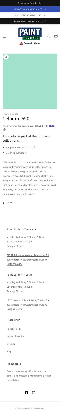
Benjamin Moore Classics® (20, 147)
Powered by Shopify (38, 408)
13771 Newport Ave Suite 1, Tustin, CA (28, 300)
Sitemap (11, 343)
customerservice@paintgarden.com (27, 259)
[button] (4, 36)
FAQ (9, 351)
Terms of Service (15, 336)
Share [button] (9, 202)
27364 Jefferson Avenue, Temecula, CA (28, 255)
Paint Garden (25, 408)
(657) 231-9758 (14, 309)
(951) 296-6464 (14, 264)
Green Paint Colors (16, 152)
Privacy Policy (14, 328)
